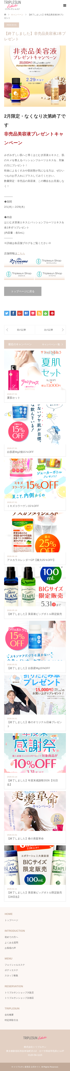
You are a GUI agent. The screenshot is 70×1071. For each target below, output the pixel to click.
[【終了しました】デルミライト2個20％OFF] (50, 329)
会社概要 (9, 1014)
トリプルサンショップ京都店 (19, 998)
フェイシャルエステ (15, 965)
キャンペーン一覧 (51, 344)
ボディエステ (11, 970)
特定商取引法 (11, 1020)
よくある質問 (11, 942)
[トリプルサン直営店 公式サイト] (12, 5)
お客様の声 (10, 948)
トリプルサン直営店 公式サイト (26, 1067)
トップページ (11, 920)
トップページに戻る (23, 291)
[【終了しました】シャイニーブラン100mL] (19, 329)
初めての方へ (11, 937)
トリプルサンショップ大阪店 (19, 992)
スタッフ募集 (11, 975)
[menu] (64, 5)
